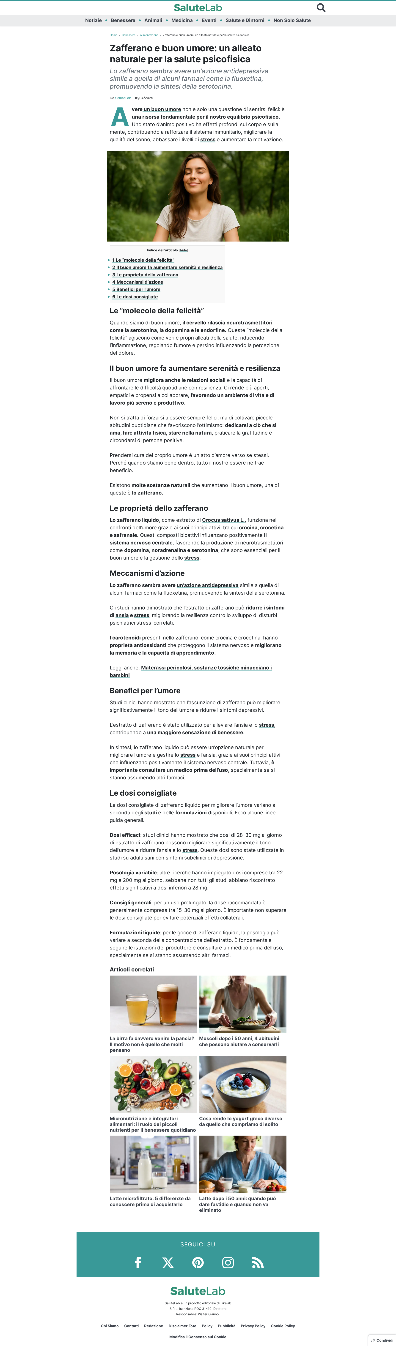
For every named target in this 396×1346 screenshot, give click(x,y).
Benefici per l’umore (136, 289)
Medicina (182, 20)
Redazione (153, 1326)
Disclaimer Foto (182, 1326)
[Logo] (198, 7)
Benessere (123, 20)
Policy (207, 1326)
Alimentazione (149, 35)
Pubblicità (226, 1326)
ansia (122, 615)
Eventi (209, 20)
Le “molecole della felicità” (143, 260)
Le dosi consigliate (135, 296)
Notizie (93, 20)
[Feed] (258, 1262)
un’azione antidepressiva (208, 585)
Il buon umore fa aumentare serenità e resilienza (167, 267)
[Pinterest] (198, 1262)
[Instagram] (228, 1262)
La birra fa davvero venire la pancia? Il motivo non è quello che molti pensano (152, 1044)
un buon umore (162, 109)
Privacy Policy (253, 1326)
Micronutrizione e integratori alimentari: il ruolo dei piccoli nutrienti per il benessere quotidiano (153, 1124)
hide (183, 250)
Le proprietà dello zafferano (145, 274)
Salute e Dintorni (245, 20)
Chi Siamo (110, 1326)
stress (207, 139)
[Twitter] (168, 1262)
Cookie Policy (283, 1326)
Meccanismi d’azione (137, 282)
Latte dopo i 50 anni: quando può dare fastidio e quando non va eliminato (237, 1204)
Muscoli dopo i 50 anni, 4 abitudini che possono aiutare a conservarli (239, 1041)
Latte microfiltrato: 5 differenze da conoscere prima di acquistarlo (150, 1201)
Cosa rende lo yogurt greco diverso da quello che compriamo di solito (240, 1121)
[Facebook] (138, 1262)
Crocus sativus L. (223, 520)
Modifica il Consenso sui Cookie (197, 1337)
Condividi (385, 1340)
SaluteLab (123, 98)
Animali (153, 20)
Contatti (131, 1326)
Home (113, 35)
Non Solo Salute (292, 20)
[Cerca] (321, 7)
